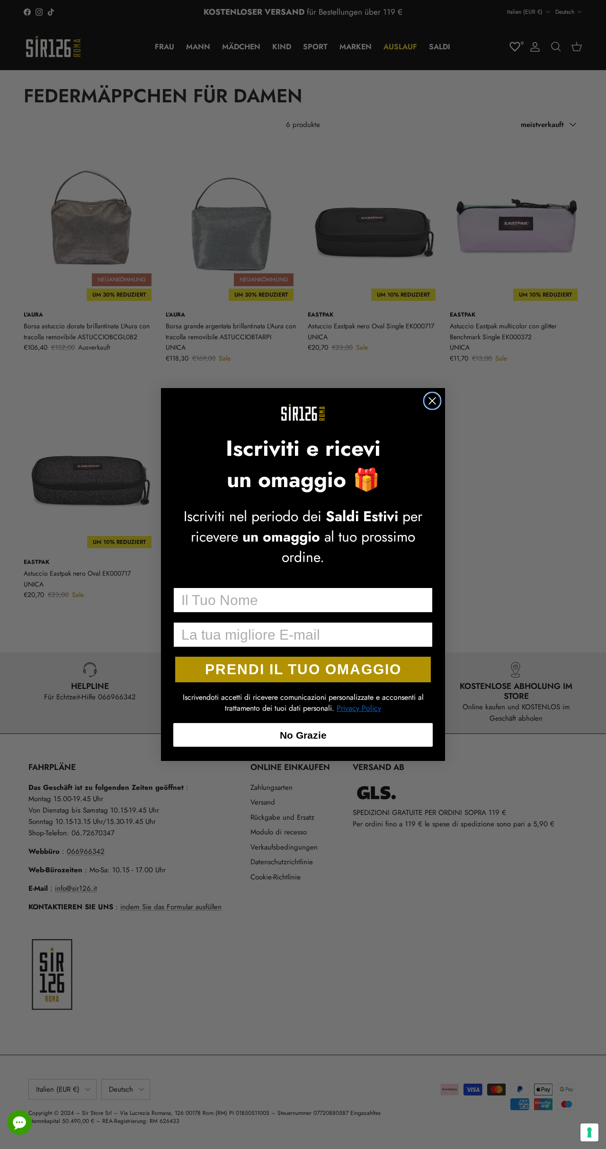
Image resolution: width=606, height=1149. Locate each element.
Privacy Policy (359, 708)
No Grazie (303, 735)
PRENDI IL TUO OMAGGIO (303, 669)
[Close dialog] (432, 401)
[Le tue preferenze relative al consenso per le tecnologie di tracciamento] (589, 1132)
